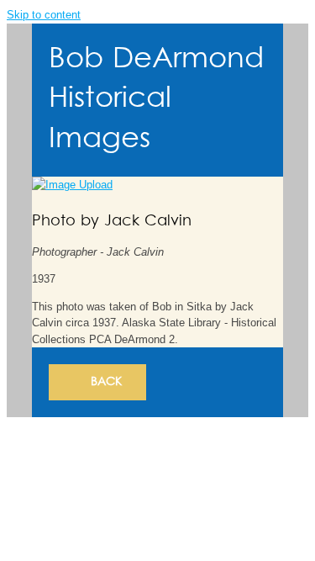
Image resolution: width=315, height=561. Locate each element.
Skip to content (44, 14)
